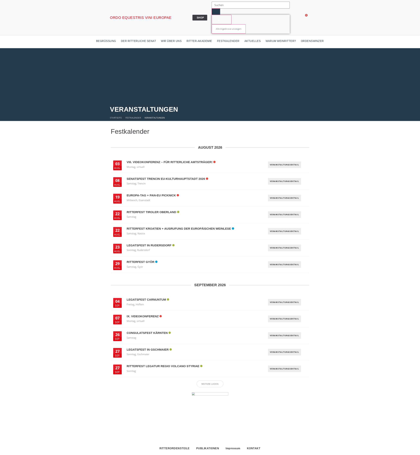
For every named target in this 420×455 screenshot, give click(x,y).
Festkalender (228, 41)
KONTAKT (254, 448)
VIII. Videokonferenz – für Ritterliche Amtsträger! (169, 162)
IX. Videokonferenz (143, 316)
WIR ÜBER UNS (171, 41)
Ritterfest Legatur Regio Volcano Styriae (163, 366)
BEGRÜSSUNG (106, 41)
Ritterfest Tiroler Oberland (151, 212)
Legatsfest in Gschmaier (148, 349)
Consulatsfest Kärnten (147, 333)
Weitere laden (210, 384)
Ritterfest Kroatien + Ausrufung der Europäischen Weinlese (179, 228)
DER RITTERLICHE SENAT (138, 41)
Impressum (233, 448)
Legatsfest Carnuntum (146, 299)
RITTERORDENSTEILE (174, 448)
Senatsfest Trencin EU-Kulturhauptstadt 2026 (166, 178)
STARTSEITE (116, 117)
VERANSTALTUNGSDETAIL (284, 164)
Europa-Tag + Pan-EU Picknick (151, 195)
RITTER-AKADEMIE (199, 41)
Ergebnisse (221, 19)
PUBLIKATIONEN (207, 448)
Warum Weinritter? (281, 41)
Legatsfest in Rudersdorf (149, 245)
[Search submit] (216, 12)
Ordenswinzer (312, 41)
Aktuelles (252, 41)
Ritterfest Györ (140, 262)
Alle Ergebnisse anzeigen (229, 28)
